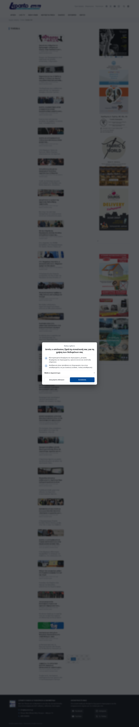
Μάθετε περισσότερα (52, 373)
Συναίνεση (82, 380)
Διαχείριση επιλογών (56, 380)
